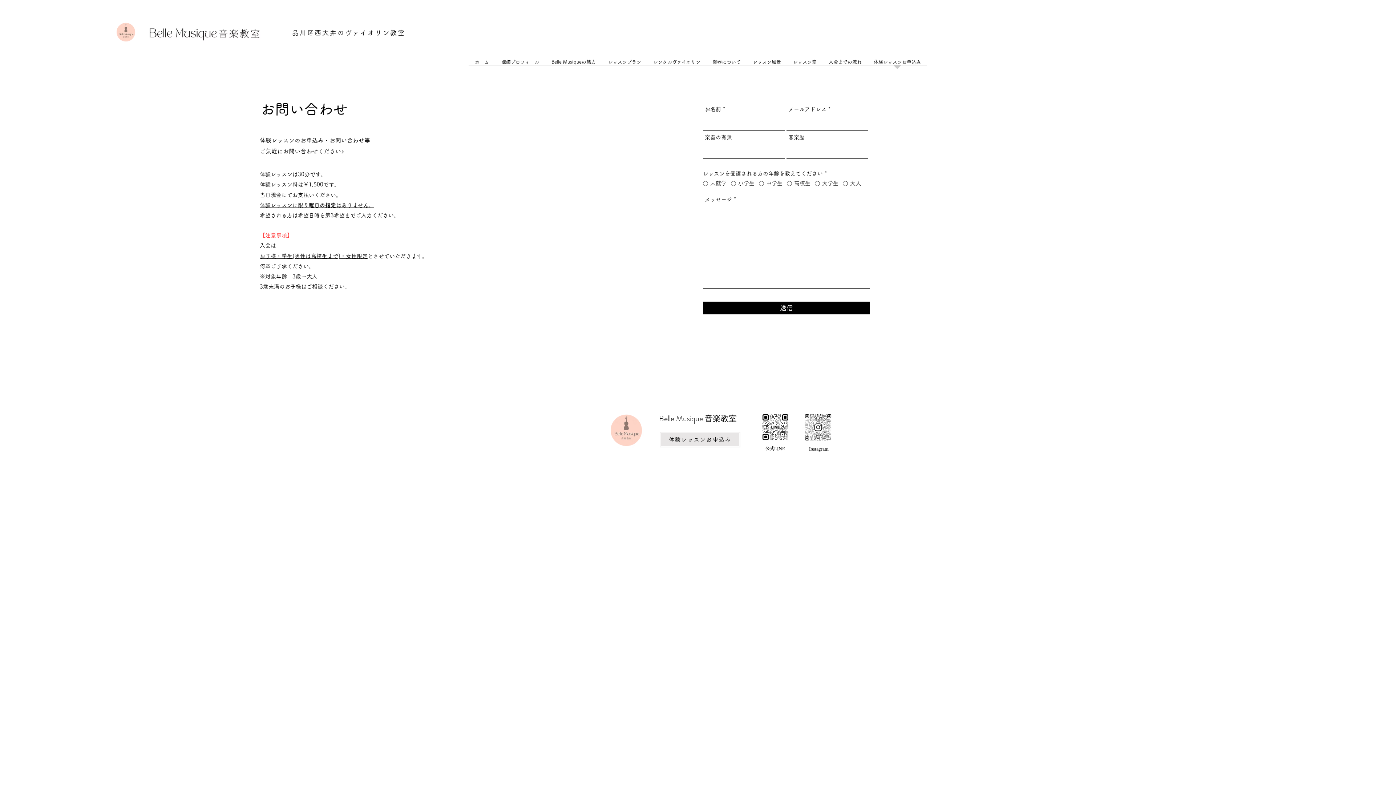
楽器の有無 (718, 137)
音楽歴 (796, 137)
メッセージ (718, 199)
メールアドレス (807, 109)
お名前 (713, 109)
